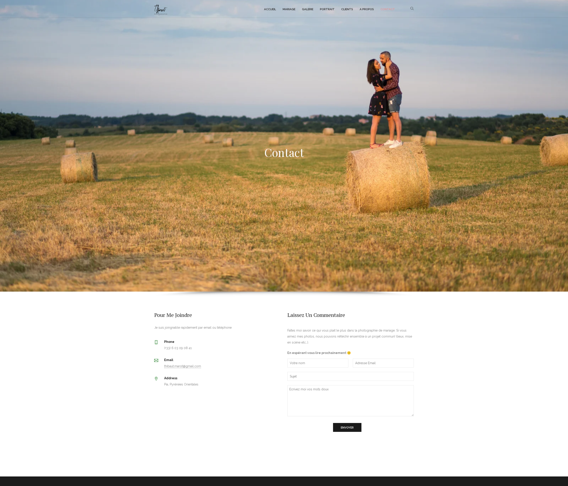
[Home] (160, 9)
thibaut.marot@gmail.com (182, 366)
